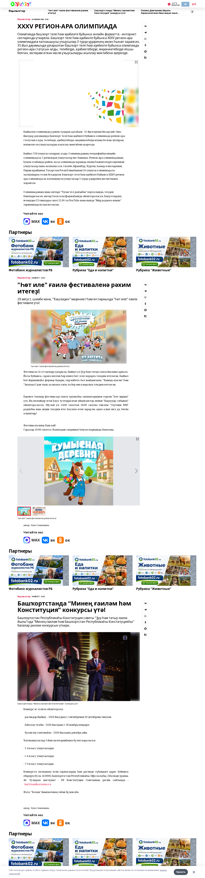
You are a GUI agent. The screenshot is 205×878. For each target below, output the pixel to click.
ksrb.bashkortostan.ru (37, 784)
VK (185, 4)
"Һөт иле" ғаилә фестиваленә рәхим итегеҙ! (68, 11)
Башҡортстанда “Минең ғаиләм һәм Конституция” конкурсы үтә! (114, 11)
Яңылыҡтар (17, 11)
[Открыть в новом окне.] (31, 221)
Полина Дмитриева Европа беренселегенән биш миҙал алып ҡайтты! (159, 11)
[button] (136, 471)
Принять (180, 871)
